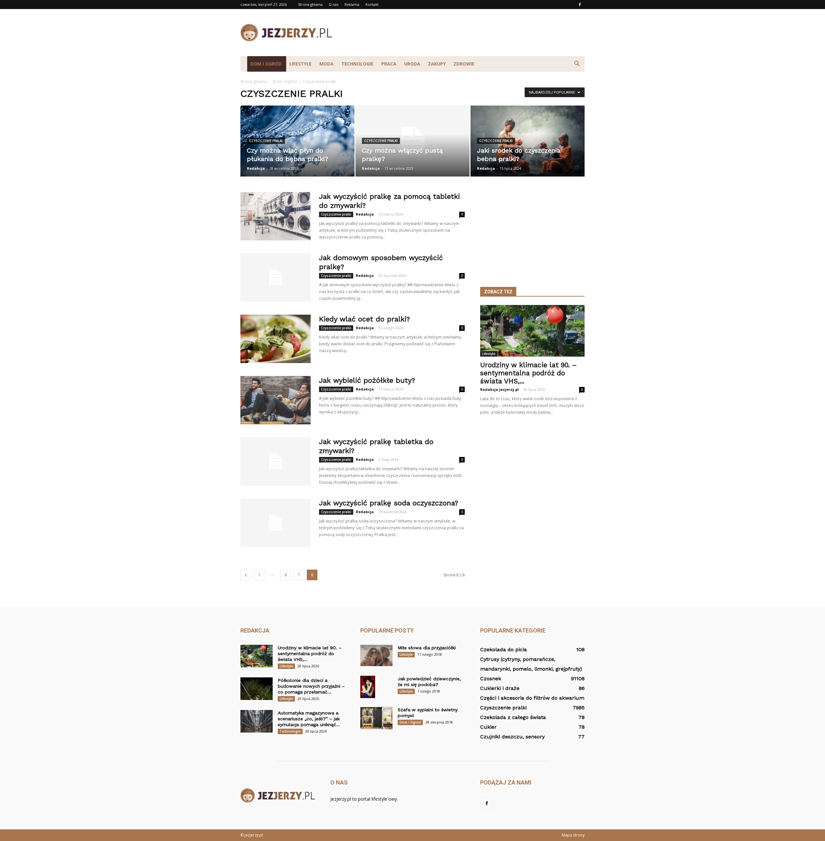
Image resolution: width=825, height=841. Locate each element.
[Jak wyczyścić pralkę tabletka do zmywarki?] (275, 461)
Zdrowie (463, 64)
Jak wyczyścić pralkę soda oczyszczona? (388, 503)
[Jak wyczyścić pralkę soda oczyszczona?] (275, 523)
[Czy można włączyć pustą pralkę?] (412, 141)
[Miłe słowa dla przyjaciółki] (376, 655)
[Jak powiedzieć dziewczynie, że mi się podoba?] (367, 687)
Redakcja (256, 168)
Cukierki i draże (499, 688)
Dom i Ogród (266, 64)
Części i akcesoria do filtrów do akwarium (532, 698)
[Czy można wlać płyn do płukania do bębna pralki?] (297, 141)
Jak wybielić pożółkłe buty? (367, 380)
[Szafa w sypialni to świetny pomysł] (376, 718)
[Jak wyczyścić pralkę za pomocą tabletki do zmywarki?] (275, 216)
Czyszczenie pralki (266, 141)
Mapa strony (573, 835)
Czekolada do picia (503, 649)
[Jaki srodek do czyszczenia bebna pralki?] (528, 141)
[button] (577, 64)
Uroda (412, 64)
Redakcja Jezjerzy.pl (499, 389)
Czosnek (490, 678)
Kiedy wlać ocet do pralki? (364, 319)
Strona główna (310, 4)
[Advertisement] (467, 32)
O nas (333, 4)
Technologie (357, 64)
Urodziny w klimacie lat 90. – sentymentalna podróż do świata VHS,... (528, 373)
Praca (388, 64)
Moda (326, 64)
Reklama (352, 4)
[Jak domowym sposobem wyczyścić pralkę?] (275, 277)
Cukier (488, 727)
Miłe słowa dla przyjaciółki (427, 647)
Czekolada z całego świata (513, 717)
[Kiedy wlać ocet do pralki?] (275, 339)
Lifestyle (300, 64)
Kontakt (372, 4)
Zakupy (437, 64)
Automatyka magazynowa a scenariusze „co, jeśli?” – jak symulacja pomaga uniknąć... (309, 718)
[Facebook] (580, 4)
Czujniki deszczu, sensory (512, 737)
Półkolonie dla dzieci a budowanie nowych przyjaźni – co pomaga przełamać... (311, 686)
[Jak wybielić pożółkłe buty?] (275, 400)
